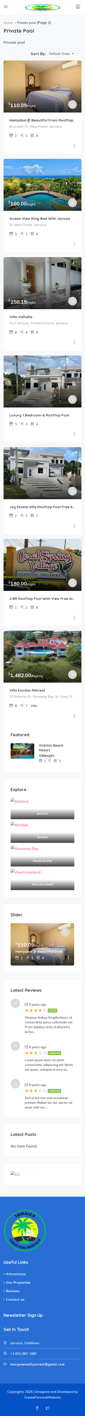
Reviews (12, 1291)
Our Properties (18, 1282)
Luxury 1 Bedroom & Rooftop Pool (39, 415)
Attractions (16, 1274)
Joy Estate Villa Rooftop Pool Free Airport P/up (42, 507)
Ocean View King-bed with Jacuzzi (39, 218)
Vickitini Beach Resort (51, 747)
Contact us (15, 1299)
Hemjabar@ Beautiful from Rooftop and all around (42, 120)
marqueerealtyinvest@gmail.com (37, 1364)
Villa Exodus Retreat (27, 690)
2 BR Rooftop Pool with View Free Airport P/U (42, 598)
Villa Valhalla (20, 317)
